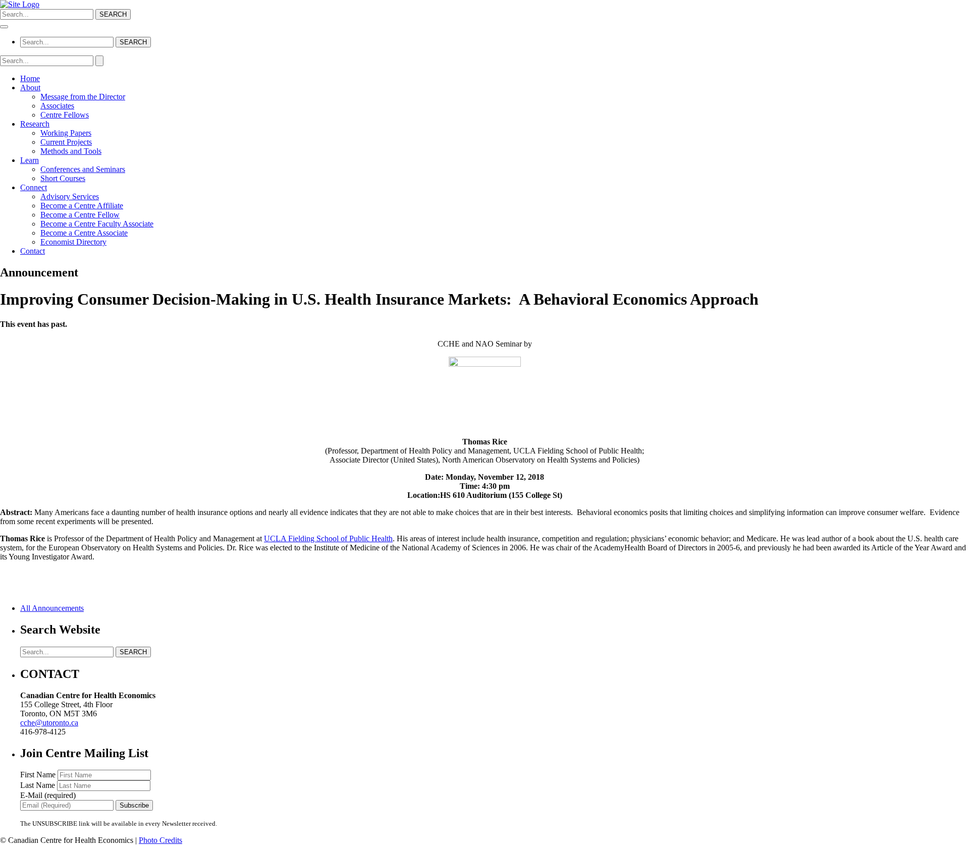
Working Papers (65, 133)
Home (30, 78)
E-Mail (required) (48, 795)
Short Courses (62, 178)
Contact (32, 251)
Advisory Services (69, 196)
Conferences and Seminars (82, 169)
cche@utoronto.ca (49, 722)
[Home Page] (19, 4)
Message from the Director (82, 96)
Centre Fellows (64, 114)
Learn (29, 160)
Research (34, 124)
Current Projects (66, 142)
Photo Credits (160, 840)
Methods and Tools (70, 151)
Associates (57, 105)
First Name (39, 774)
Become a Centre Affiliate (81, 205)
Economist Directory (73, 242)
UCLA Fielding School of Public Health (328, 538)
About (30, 87)
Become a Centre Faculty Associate (96, 223)
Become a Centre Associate (84, 233)
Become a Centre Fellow (80, 214)
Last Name (38, 785)
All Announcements (52, 608)
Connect (33, 187)
